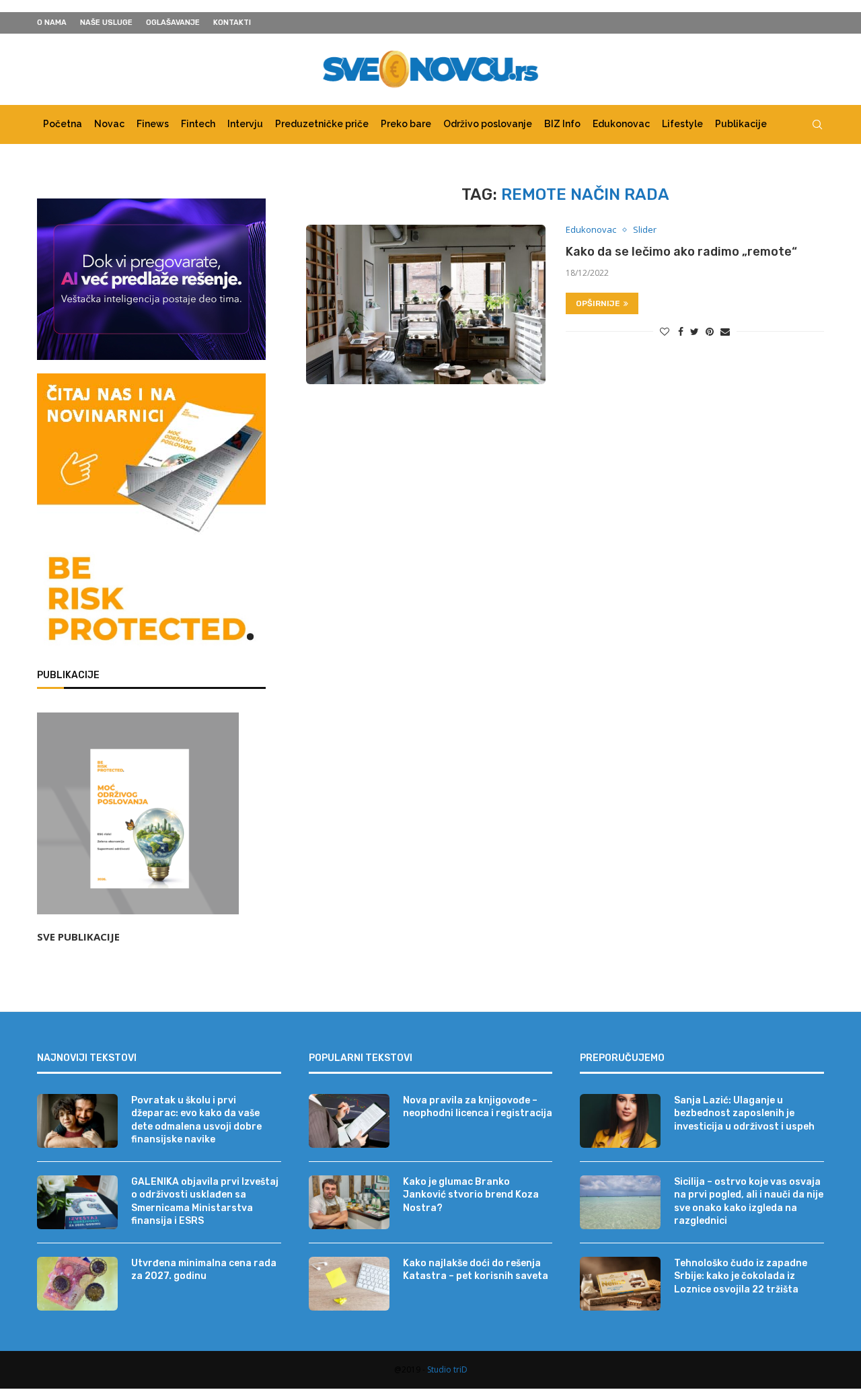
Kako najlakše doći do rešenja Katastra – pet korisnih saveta (475, 1269)
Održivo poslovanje (487, 123)
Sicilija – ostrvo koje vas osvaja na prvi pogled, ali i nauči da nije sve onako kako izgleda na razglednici (748, 1201)
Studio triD (447, 1369)
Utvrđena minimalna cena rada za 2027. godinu (203, 1269)
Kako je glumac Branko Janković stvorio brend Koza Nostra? (471, 1195)
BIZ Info (562, 123)
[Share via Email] (725, 331)
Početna (62, 123)
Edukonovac (621, 123)
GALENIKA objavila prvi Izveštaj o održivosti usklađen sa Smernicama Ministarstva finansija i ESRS (204, 1201)
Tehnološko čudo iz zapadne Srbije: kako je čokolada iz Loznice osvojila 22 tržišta (740, 1276)
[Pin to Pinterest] (710, 331)
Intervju (245, 123)
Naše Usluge (106, 22)
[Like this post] (664, 331)
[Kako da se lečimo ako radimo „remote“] (426, 304)
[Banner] (151, 601)
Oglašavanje (173, 22)
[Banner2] (151, 279)
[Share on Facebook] (680, 331)
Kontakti (232, 22)
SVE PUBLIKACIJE (78, 936)
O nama (52, 22)
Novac (109, 123)
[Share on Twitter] (694, 331)
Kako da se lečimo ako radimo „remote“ (681, 251)
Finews (153, 123)
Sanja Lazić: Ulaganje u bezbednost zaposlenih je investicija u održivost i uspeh (744, 1113)
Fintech (198, 123)
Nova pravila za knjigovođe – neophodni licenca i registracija (477, 1107)
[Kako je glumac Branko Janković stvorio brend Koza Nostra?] (349, 1202)
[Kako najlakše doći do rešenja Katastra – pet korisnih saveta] (349, 1284)
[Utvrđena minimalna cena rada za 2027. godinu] (77, 1284)
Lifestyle (682, 123)
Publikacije (741, 123)
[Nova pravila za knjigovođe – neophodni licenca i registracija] (349, 1121)
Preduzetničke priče (322, 123)
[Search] (817, 124)
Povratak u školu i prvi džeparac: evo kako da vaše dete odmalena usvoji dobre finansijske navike (196, 1120)
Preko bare (406, 123)
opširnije (598, 303)
